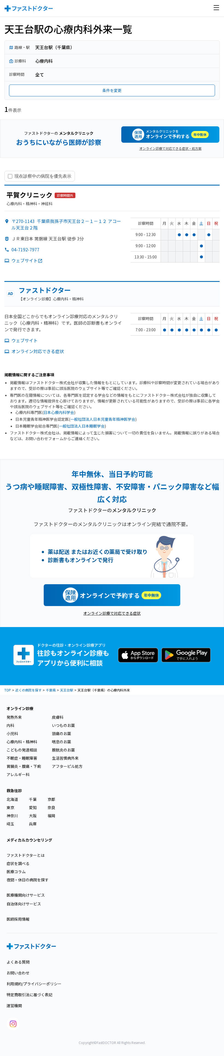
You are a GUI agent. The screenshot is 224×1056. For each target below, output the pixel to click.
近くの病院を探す (28, 690)
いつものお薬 (63, 725)
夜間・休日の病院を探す (28, 879)
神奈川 (12, 815)
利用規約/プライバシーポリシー (34, 983)
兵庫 (33, 824)
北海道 (12, 799)
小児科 (12, 733)
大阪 (33, 815)
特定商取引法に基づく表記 (29, 994)
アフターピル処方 (67, 766)
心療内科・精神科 (22, 741)
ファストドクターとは (26, 855)
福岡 (51, 815)
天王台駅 (66, 690)
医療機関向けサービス (26, 895)
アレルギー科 (18, 774)
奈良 (51, 807)
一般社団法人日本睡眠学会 (82, 426)
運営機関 (14, 1005)
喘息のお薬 (61, 741)
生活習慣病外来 (65, 758)
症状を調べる (18, 863)
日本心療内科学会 (58, 412)
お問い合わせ (18, 973)
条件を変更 (112, 90)
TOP (7, 690)
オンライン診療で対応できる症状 (112, 613)
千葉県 (51, 690)
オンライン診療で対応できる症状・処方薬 (170, 148)
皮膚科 (57, 717)
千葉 (33, 799)
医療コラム (16, 871)
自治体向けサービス (24, 903)
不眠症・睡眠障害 (22, 758)
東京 (10, 807)
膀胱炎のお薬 (63, 750)
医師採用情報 (18, 919)
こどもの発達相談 (22, 750)
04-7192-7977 (25, 249)
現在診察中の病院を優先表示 (42, 176)
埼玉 (10, 824)
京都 (51, 799)
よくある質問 (18, 962)
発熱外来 (14, 717)
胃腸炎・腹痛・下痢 (24, 766)
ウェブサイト (24, 260)
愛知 (33, 807)
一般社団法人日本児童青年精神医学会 (102, 419)
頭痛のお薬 (61, 733)
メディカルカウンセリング (29, 840)
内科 (10, 725)
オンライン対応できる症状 (37, 351)
